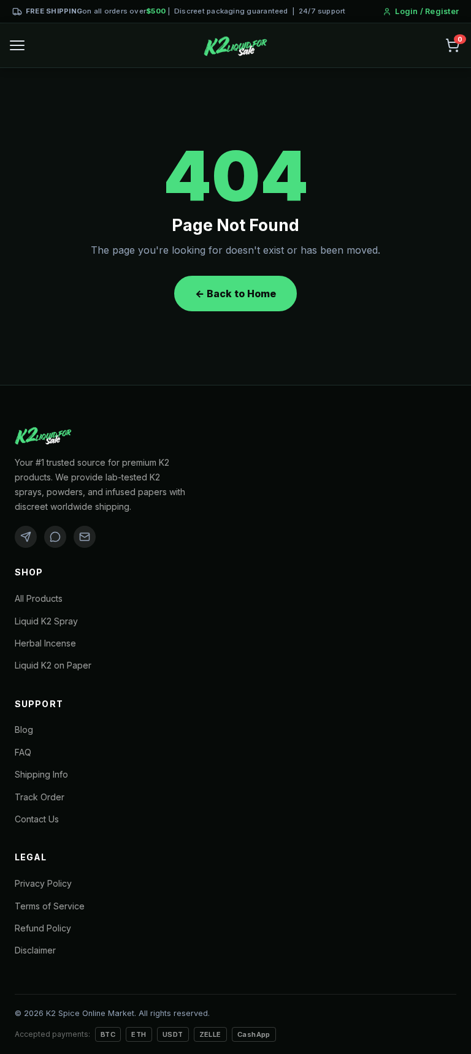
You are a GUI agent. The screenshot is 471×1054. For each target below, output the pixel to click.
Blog (24, 729)
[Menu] (17, 45)
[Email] (85, 537)
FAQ (23, 752)
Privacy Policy (43, 883)
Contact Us (37, 819)
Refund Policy (43, 928)
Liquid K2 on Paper (53, 665)
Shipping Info (41, 774)
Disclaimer (35, 950)
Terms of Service (50, 906)
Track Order (39, 797)
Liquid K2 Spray (46, 621)
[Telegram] (26, 537)
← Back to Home (235, 293)
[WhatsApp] (55, 537)
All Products (39, 598)
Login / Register (427, 11)
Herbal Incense (45, 643)
